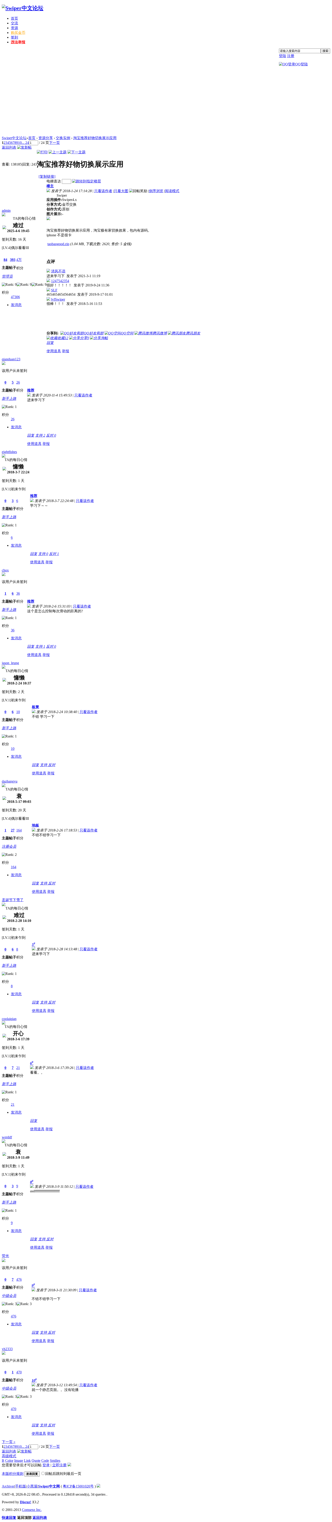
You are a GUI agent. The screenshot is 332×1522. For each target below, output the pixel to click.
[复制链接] (47, 176)
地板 (35, 825)
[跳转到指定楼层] (86, 181)
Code (45, 1460)
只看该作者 (103, 191)
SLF (54, 290)
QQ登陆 (301, 64)
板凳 (35, 707)
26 (18, 382)
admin (6, 210)
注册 (290, 56)
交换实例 (63, 138)
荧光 (5, 1256)
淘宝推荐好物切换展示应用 (95, 138)
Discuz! (25, 1502)
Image (18, 1460)
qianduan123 (11, 359)
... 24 (25, 143)
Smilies (55, 1460)
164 (19, 830)
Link (27, 1460)
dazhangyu (9, 781)
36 (18, 593)
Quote (36, 1460)
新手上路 (9, 399)
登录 (46, 1465)
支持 (40, 435)
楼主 (50, 186)
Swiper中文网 (49, 1486)
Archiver (8, 1486)
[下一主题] (77, 152)
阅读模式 (172, 191)
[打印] (42, 152)
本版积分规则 (12, 1474)
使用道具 (54, 351)
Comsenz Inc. (32, 1510)
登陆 (282, 56)
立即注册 (59, 1465)
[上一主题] (58, 152)
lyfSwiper (58, 299)
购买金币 (18, 33)
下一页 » (8, 1442)
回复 (50, 343)
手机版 (20, 1486)
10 (20, 143)
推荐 (30, 390)
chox (5, 570)
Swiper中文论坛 (14, 138)
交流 (14, 23)
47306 (15, 297)
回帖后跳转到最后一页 (63, 1474)
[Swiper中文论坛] (22, 8)
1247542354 (60, 281)
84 (5, 260)
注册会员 (9, 846)
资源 (14, 28)
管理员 (7, 276)
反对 (51, 435)
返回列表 (9, 147)
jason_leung (10, 663)
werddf (7, 1137)
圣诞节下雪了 (12, 900)
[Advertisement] (166, 102)
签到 (14, 37)
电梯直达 (54, 181)
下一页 (54, 143)
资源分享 (45, 138)
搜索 (325, 51)
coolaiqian (9, 1019)
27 (12, 830)
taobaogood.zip (58, 244)
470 (19, 1372)
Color (9, 1460)
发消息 (16, 305)
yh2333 (7, 1349)
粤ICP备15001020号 (78, 1486)
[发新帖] (24, 147)
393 (12, 260)
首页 (14, 18)
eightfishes (9, 452)
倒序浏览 (156, 191)
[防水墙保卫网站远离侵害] (98, 1486)
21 (18, 1068)
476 (19, 1279)
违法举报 (18, 42)
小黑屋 (32, 1486)
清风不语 (58, 271)
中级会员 (9, 1296)
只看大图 (121, 191)
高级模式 (9, 1456)
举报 (65, 351)
